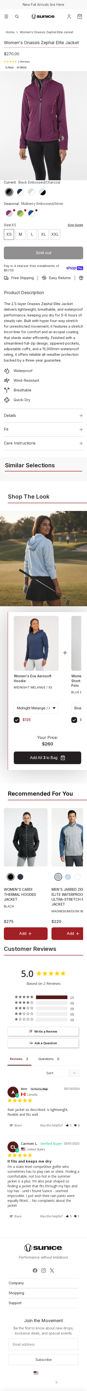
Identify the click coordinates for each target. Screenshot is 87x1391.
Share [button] (17, 1125)
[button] (69, 1125)
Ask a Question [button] (46, 1043)
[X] (52, 1270)
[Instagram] (43, 1270)
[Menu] (6, 16)
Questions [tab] (46, 1059)
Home (10, 32)
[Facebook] (35, 1270)
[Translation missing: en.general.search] (17, 16)
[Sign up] (43, 1359)
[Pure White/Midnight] (77, 877)
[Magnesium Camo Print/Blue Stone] (68, 877)
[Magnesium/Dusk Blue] (58, 877)
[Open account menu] (69, 16)
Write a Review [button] (45, 1031)
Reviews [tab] (16, 1059)
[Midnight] (20, 877)
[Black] (10, 877)
